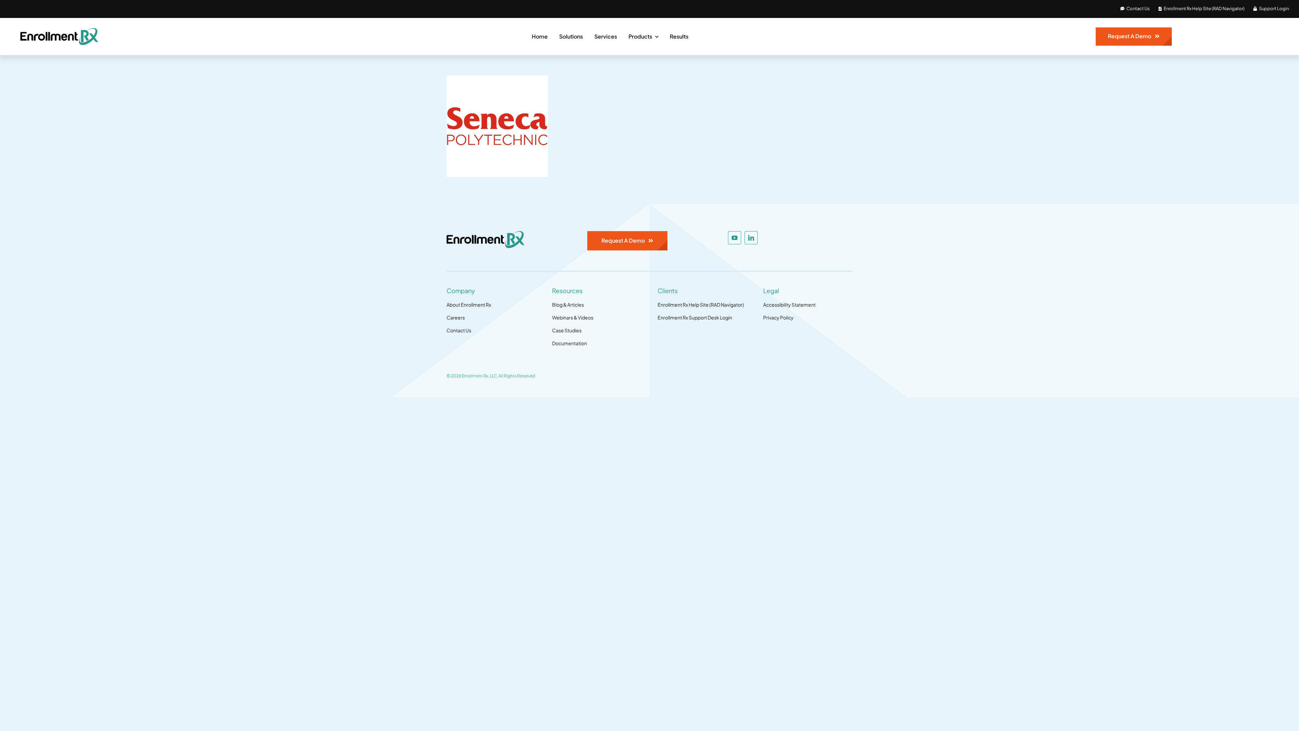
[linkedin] (751, 237)
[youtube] (734, 237)
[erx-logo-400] (59, 31)
